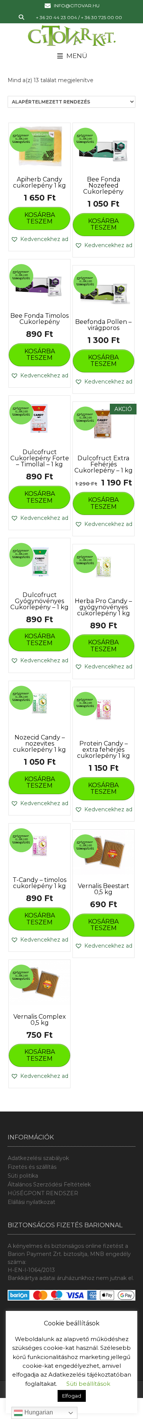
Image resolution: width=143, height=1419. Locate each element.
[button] (39, 239)
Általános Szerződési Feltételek (49, 1184)
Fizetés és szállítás (32, 1166)
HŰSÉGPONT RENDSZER (43, 1193)
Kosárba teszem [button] (39, 218)
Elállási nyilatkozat (31, 1202)
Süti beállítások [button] (88, 1383)
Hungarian (38, 1412)
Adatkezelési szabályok (38, 1158)
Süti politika (23, 1175)
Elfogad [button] (71, 1396)
